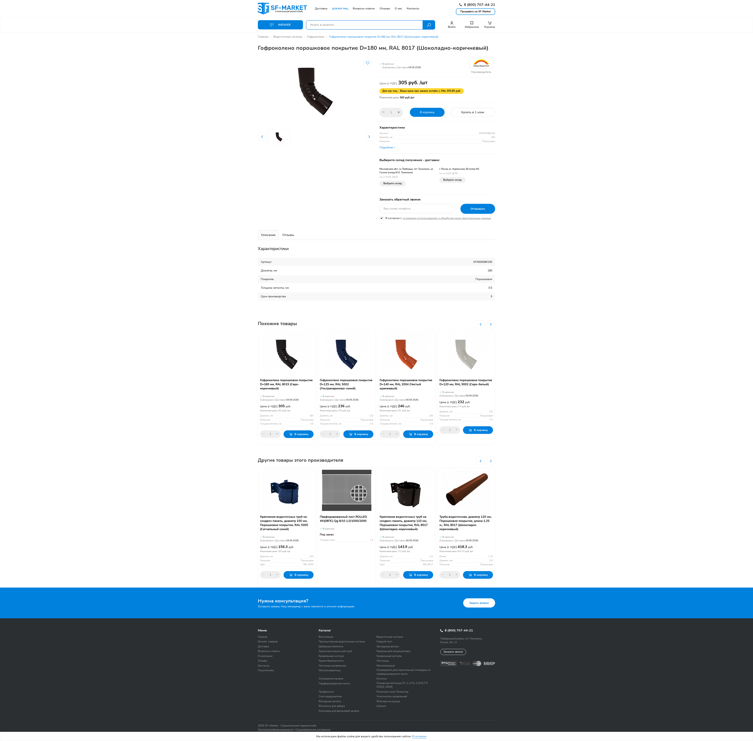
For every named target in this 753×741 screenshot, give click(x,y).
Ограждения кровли (331, 678)
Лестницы (382, 661)
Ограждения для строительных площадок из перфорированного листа (403, 672)
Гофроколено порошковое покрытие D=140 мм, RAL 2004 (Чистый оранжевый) (406, 384)
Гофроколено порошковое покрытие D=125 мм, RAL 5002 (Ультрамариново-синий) (346, 384)
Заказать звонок (453, 652)
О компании (265, 656)
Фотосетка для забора (332, 706)
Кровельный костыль (389, 656)
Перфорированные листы (334, 683)
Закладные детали (387, 646)
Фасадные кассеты (330, 701)
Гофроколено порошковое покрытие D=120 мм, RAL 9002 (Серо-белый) (465, 382)
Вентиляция (326, 637)
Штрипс (381, 706)
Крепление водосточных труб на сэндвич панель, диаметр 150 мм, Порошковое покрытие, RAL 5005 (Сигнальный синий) (284, 523)
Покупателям (266, 670)
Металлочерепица (330, 670)
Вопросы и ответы (268, 651)
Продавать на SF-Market (475, 11)
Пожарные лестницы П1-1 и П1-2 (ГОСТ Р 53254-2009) (402, 685)
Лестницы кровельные (332, 666)
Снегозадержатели (330, 696)
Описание (268, 235)
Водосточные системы (287, 37)
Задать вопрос (479, 603)
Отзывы (288, 235)
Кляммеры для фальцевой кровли (339, 711)
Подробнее (386, 147)
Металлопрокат (385, 666)
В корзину (427, 112)
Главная (263, 37)
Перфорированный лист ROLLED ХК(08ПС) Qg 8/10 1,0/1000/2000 (343, 519)
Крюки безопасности (331, 661)
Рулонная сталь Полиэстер (392, 692)
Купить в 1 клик (472, 112)
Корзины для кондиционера (393, 651)
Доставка (263, 646)
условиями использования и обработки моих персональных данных (447, 218)
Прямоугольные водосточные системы (342, 641)
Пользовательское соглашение (313, 729)
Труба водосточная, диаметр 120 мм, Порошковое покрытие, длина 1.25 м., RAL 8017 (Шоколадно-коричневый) (465, 523)
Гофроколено (315, 37)
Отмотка (381, 678)
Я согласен (419, 736)
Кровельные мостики (331, 656)
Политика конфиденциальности (275, 729)
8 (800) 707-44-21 (479, 4)
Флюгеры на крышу (388, 701)
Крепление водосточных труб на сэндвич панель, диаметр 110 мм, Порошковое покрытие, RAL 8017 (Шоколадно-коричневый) (404, 523)
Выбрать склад (392, 183)
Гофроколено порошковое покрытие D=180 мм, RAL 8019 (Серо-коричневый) (286, 384)
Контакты (263, 666)
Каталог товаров (267, 641)
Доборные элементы (331, 646)
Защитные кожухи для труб (335, 651)
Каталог (284, 25)
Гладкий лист (384, 641)
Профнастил (326, 692)
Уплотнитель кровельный (391, 696)
